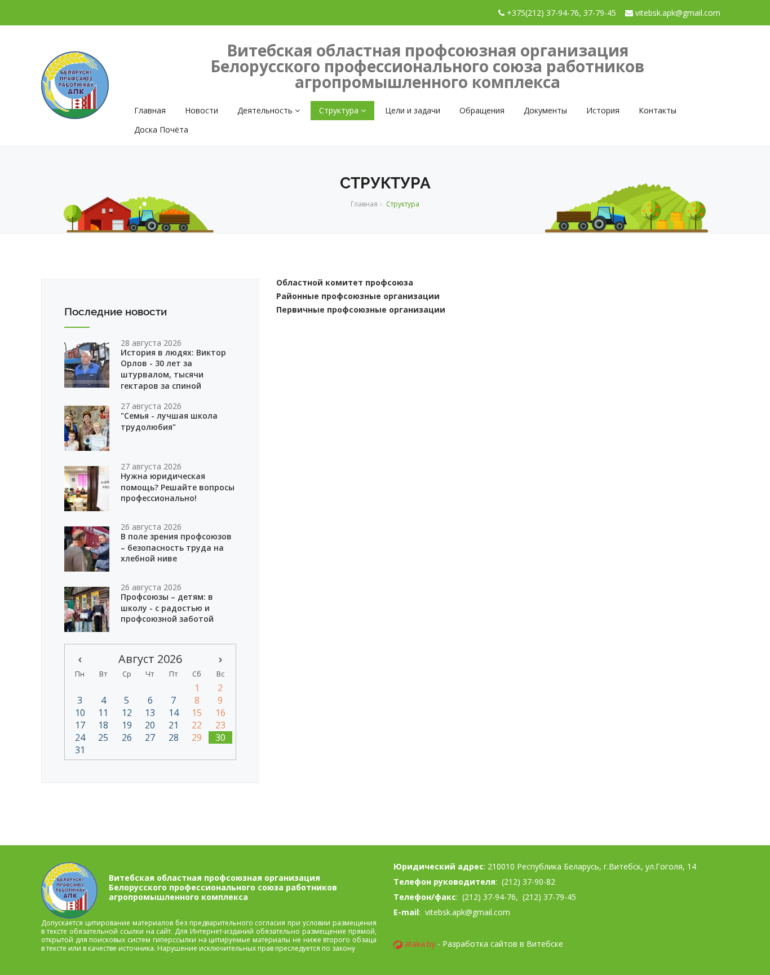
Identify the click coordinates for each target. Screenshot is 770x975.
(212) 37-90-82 (527, 881)
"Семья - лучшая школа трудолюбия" (169, 421)
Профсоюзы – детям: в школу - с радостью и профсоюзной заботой (167, 607)
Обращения (482, 110)
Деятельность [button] (266, 110)
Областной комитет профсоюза (344, 282)
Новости (201, 110)
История (602, 110)
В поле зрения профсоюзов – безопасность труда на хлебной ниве (176, 547)
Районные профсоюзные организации (358, 296)
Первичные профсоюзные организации (360, 309)
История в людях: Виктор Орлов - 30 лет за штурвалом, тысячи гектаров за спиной (173, 369)
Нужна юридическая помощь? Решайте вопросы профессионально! (177, 487)
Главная (150, 110)
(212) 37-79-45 (549, 896)
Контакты (657, 110)
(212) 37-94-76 (488, 896)
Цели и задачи (412, 110)
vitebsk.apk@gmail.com (466, 912)
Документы (545, 110)
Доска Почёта (161, 129)
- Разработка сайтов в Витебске (484, 943)
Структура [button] (340, 110)
